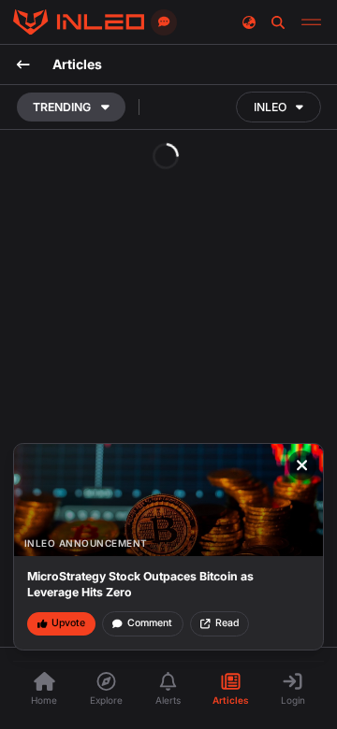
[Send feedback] (164, 22)
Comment (149, 623)
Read (227, 623)
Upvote (68, 623)
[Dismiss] (302, 465)
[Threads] (78, 22)
